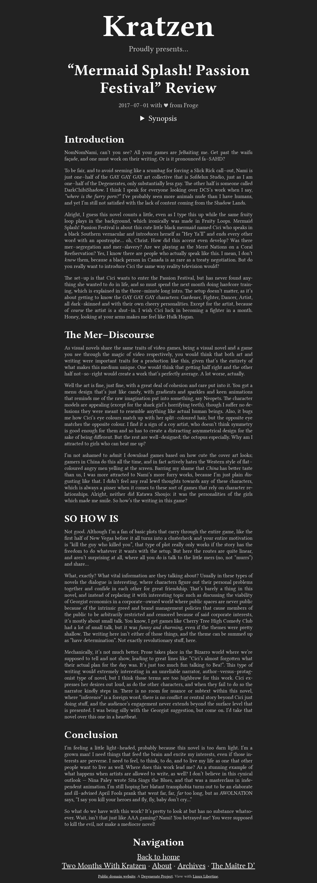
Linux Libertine (205, 876)
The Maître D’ (233, 865)
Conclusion (91, 735)
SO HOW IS (91, 518)
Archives (191, 865)
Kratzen (158, 25)
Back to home (158, 856)
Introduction (94, 139)
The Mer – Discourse (109, 335)
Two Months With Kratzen (104, 865)
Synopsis (163, 118)
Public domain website (116, 876)
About (162, 865)
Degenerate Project (157, 876)
